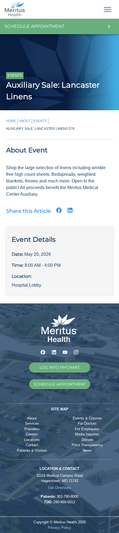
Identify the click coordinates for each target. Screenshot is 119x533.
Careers (32, 434)
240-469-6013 (64, 502)
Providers (32, 429)
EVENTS (40, 121)
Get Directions (59, 488)
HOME (11, 121)
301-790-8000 (67, 496)
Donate (87, 440)
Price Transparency (87, 445)
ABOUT (24, 121)
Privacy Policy (59, 528)
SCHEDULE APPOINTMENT (59, 384)
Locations (32, 440)
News (87, 450)
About (32, 418)
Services (32, 423)
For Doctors (87, 423)
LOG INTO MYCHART (60, 367)
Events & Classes (87, 418)
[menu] (107, 9)
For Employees (87, 429)
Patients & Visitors (32, 450)
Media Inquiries (87, 434)
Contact (32, 445)
